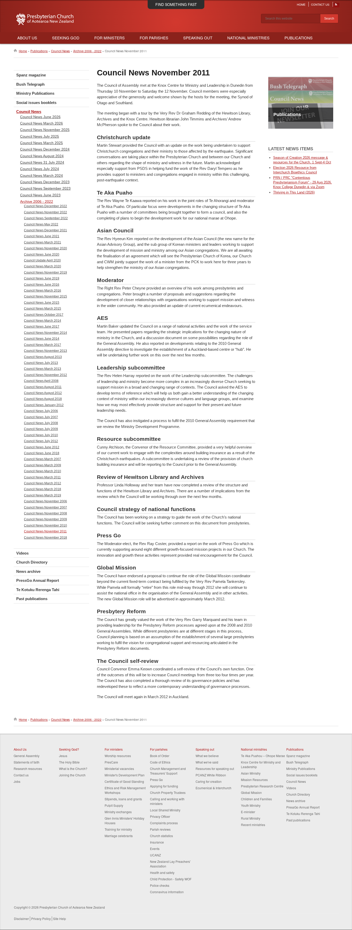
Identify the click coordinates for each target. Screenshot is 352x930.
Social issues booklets (36, 102)
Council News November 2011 (45, 531)
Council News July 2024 (39, 169)
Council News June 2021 (41, 236)
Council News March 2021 (42, 242)
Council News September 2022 (46, 218)
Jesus (63, 755)
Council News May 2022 (41, 224)
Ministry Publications (35, 93)
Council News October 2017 (43, 315)
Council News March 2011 (42, 477)
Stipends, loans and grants (123, 799)
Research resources (28, 768)
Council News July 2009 (41, 429)
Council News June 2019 (41, 278)
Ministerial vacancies (119, 768)
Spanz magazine (31, 75)
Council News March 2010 (42, 471)
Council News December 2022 (45, 206)
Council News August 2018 (43, 399)
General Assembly (26, 755)
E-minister (248, 812)
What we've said (207, 762)
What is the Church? (73, 768)
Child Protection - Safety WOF (170, 879)
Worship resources (118, 755)
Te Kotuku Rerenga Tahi (37, 589)
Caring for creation (209, 781)
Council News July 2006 (41, 411)
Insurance (157, 842)
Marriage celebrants (119, 836)
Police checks (159, 885)
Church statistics (161, 836)
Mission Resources (254, 779)
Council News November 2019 (45, 272)
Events (155, 848)
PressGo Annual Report (37, 580)
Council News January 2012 (44, 405)
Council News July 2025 (39, 136)
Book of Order (159, 755)
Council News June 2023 (40, 195)
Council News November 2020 (45, 248)
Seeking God (65, 37)
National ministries (254, 749)
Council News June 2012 (41, 447)
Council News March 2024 (41, 175)
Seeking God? (69, 749)
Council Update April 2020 (42, 260)
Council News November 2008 (45, 513)
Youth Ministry (251, 805)
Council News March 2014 (42, 320)
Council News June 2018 (41, 453)
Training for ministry (118, 829)
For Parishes (154, 37)
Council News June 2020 (41, 254)
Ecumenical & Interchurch (213, 788)
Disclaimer (21, 918)
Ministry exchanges (118, 812)
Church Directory (31, 562)
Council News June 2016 (41, 284)
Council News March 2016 (42, 290)
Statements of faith (26, 762)
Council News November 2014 (45, 333)
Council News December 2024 (45, 149)
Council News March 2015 (42, 308)
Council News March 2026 (41, 123)
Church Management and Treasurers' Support (168, 770)
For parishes (158, 749)
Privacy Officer (160, 816)
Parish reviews (160, 829)
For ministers (114, 749)
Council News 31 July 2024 (42, 162)
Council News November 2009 (45, 519)
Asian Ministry (251, 773)
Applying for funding (164, 786)
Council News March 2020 (42, 266)
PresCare (111, 762)
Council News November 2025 (45, 130)
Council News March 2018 (42, 489)
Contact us (21, 775)
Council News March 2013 (42, 369)
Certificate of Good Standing (124, 781)
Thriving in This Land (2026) (294, 192)
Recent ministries (253, 824)
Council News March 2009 (42, 465)
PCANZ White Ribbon (211, 775)
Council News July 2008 (41, 423)
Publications (298, 37)
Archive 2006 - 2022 (87, 51)
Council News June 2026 (40, 117)
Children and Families (256, 799)
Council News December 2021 (45, 230)
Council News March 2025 (41, 143)
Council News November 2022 (45, 212)
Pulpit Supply (114, 805)
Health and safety (162, 872)
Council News (60, 51)
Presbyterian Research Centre (262, 786)
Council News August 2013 (43, 357)
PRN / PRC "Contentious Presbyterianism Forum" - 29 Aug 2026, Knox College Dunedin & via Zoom (302, 182)
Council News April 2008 (41, 381)
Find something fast (176, 4)
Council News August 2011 (43, 387)
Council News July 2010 (41, 435)
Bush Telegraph (30, 84)
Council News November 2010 (45, 525)
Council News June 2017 (41, 326)
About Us (27, 37)
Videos (22, 553)
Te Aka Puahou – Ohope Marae (263, 755)
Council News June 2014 (41, 338)
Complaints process (164, 823)
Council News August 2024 (42, 156)
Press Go (156, 779)
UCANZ (155, 855)
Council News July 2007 (41, 417)
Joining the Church (72, 775)
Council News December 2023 (45, 182)
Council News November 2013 (45, 351)
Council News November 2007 (45, 507)
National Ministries (248, 37)
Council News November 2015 (45, 296)
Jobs (17, 781)
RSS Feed (336, 5)
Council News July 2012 (41, 441)
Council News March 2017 (42, 345)
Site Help (59, 918)
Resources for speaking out (215, 768)
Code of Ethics (160, 762)
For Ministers (109, 37)
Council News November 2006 (45, 501)
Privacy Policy (41, 918)
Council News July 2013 (41, 363)
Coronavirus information (167, 892)
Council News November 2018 (45, 537)
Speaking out (205, 749)
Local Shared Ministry (165, 810)
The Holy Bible (69, 762)
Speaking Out (197, 37)
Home (301, 4)
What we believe (207, 755)
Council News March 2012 (42, 483)
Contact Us (320, 4)
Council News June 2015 (41, 302)
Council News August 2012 (43, 393)
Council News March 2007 (42, 459)
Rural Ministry (250, 818)
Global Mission (251, 792)
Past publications (31, 598)
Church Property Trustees (168, 792)
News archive (28, 571)
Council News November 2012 (45, 375)
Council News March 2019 (42, 495)
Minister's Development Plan (125, 775)
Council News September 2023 (45, 188)
